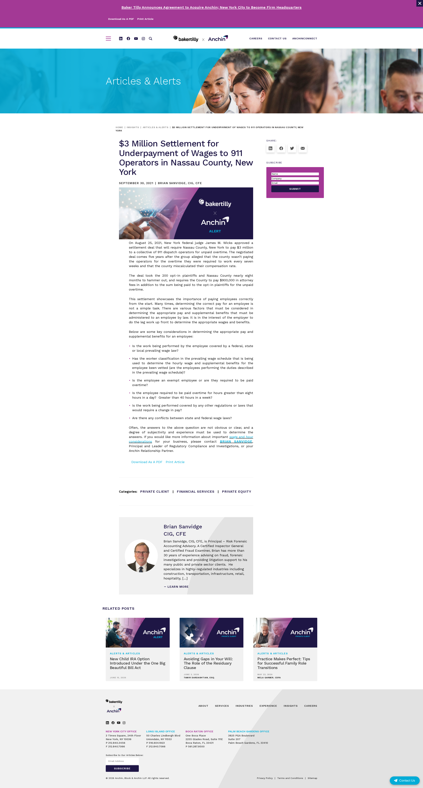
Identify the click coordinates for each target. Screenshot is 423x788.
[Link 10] (200, 38)
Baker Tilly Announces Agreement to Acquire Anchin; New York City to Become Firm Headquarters (211, 7)
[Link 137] (303, 148)
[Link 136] (292, 148)
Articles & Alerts (156, 127)
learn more (178, 586)
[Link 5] (121, 38)
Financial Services (195, 491)
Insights (133, 127)
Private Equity (236, 491)
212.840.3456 (116, 742)
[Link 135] (281, 148)
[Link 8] (143, 38)
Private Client (154, 491)
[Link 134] (270, 148)
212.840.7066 (116, 746)
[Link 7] (136, 38)
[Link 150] (118, 722)
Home (119, 127)
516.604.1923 (157, 742)
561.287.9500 (196, 746)
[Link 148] (107, 722)
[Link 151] (124, 722)
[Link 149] (113, 722)
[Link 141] (121, 705)
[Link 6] (128, 38)
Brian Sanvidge (236, 441)
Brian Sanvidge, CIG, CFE (180, 183)
